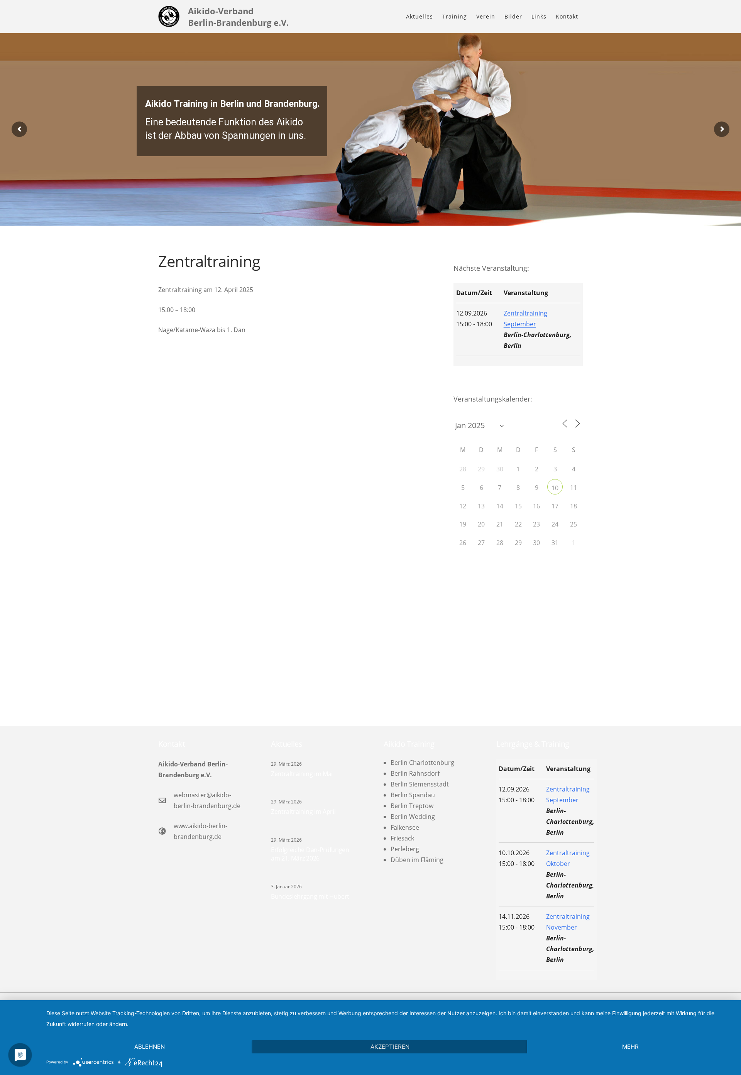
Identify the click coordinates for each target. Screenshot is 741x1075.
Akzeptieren (389, 1046)
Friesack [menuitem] (402, 838)
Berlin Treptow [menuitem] (412, 806)
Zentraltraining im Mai (302, 774)
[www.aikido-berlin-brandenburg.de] (166, 831)
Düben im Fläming (417, 860)
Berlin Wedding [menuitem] (413, 816)
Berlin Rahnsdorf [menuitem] (415, 773)
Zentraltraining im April (303, 811)
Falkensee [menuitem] (405, 827)
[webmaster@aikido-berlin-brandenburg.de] (166, 800)
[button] (470, 16)
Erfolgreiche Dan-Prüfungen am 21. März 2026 (310, 853)
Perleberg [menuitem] (405, 849)
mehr (630, 1046)
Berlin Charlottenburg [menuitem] (422, 762)
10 (555, 488)
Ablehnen (149, 1046)
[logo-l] (168, 16)
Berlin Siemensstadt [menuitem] (420, 784)
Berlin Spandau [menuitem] (413, 795)
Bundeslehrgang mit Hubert (310, 896)
